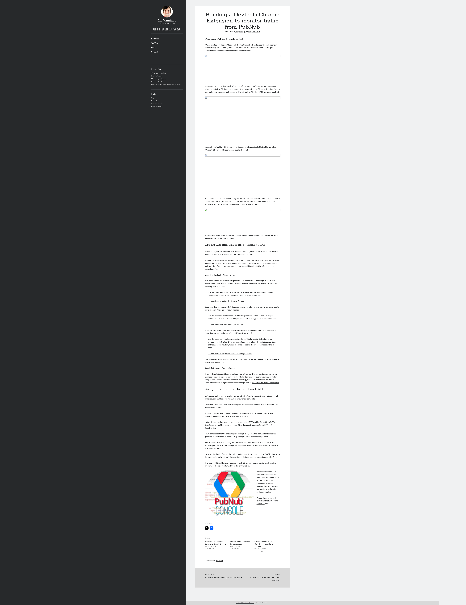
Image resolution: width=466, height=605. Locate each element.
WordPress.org (156, 107)
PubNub (219, 560)
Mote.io (230, 45)
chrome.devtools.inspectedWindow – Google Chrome (230, 353)
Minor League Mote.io (158, 79)
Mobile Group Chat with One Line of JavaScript (265, 578)
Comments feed (156, 104)
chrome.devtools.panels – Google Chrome (225, 324)
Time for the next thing (158, 73)
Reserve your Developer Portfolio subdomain (166, 85)
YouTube (155, 43)
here (239, 235)
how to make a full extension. (240, 377)
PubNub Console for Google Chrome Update (223, 577)
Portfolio (155, 39)
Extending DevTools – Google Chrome (220, 275)
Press (153, 47)
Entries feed (155, 101)
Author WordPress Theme (245, 603)
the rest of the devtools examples (265, 382)
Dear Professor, (156, 76)
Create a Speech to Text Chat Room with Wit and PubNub (263, 543)
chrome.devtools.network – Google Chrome (226, 301)
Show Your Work (156, 82)
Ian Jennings (167, 21)
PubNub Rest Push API (261, 442)
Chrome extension (245, 201)
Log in (153, 98)
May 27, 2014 (254, 31)
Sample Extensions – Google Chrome (220, 368)
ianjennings (240, 31)
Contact (154, 52)
